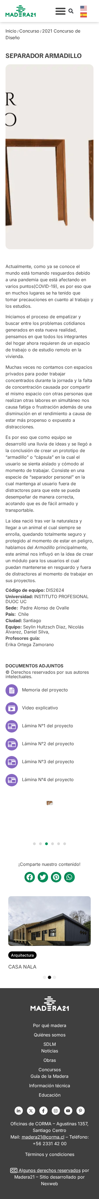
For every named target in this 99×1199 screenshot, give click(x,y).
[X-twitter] (31, 1111)
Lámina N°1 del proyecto (47, 725)
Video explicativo (40, 707)
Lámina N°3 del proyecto (48, 761)
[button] (60, 11)
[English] (83, 7)
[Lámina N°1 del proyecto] (12, 726)
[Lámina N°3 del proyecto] (12, 762)
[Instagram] (56, 1111)
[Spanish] (83, 14)
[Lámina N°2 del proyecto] (12, 744)
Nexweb (49, 1183)
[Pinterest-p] (80, 1111)
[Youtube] (68, 1111)
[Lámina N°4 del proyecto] (12, 780)
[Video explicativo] (12, 708)
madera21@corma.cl (43, 1137)
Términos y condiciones (49, 1154)
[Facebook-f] (43, 1111)
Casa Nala (22, 967)
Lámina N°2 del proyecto (48, 743)
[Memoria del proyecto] (12, 690)
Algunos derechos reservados (50, 1170)
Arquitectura (22, 955)
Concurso (29, 31)
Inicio (11, 31)
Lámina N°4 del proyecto (48, 779)
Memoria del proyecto (45, 690)
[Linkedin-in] (19, 1111)
